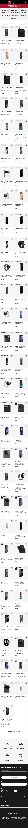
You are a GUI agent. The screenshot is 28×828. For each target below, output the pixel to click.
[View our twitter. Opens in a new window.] (6, 791)
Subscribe (14, 777)
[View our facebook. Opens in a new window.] (11, 791)
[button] (14, 797)
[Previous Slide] (3, 6)
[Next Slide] (25, 6)
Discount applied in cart (14, 6)
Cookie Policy (19, 809)
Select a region (5, 781)
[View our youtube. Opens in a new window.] (15, 791)
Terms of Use (8, 809)
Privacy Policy (13, 809)
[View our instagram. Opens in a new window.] (2, 791)
